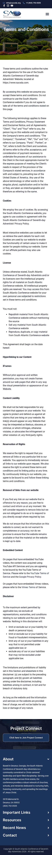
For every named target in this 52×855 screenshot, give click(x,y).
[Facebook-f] (4, 5)
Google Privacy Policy (30, 576)
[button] (47, 14)
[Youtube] (12, 5)
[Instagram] (8, 5)
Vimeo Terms (28, 587)
